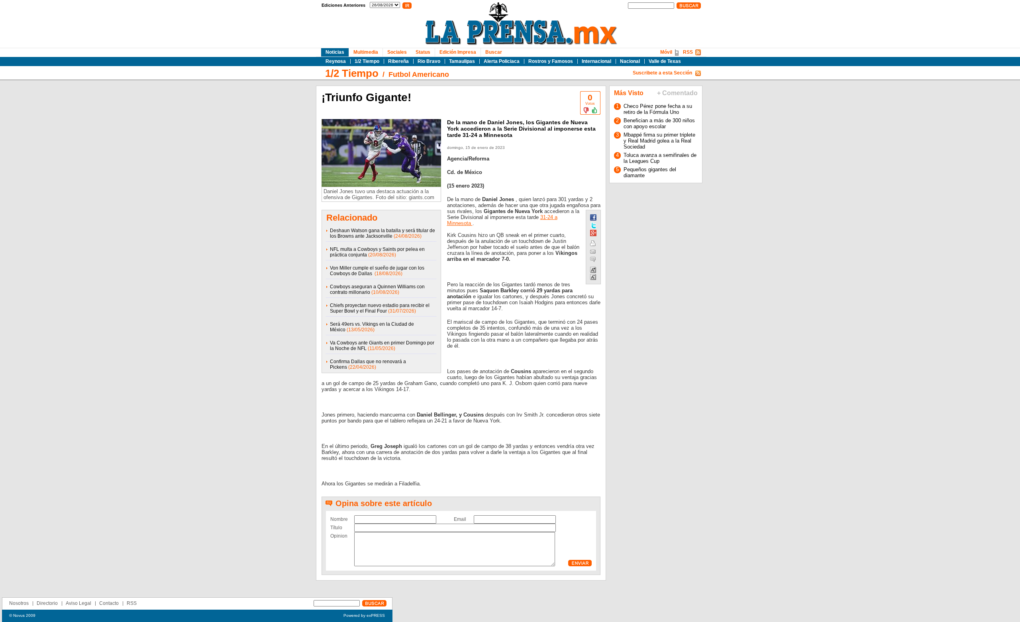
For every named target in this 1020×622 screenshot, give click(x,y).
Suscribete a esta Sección (662, 73)
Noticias (335, 52)
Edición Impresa (457, 52)
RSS (688, 52)
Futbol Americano (418, 74)
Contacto (109, 603)
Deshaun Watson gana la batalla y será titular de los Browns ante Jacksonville (382, 233)
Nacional (630, 61)
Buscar (493, 52)
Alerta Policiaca (502, 61)
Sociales (397, 52)
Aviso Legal (78, 603)
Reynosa (336, 61)
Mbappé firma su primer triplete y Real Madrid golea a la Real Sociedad (659, 141)
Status (423, 52)
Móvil (666, 52)
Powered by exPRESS (364, 615)
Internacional (596, 61)
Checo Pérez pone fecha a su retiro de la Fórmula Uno (658, 109)
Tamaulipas (462, 61)
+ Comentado (677, 93)
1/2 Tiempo (367, 61)
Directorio (47, 603)
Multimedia (365, 52)
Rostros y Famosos (550, 61)
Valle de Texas (665, 61)
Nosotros (19, 603)
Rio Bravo (429, 61)
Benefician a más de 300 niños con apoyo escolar (659, 123)
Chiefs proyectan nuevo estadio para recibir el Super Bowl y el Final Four (380, 308)
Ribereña (398, 61)
